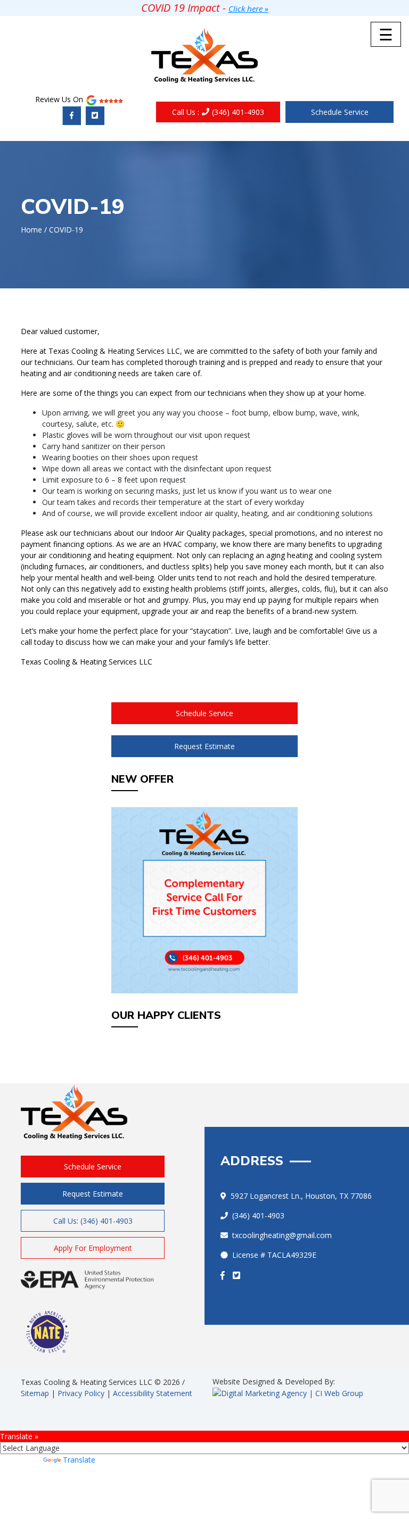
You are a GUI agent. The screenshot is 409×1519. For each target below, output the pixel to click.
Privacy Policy (81, 1393)
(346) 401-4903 (218, 112)
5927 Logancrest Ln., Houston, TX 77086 (301, 1196)
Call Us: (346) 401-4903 (93, 1221)
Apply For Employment (93, 1248)
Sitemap (35, 1393)
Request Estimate (204, 746)
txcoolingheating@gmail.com (282, 1235)
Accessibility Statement (152, 1393)
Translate (79, 1460)
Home (31, 230)
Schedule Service (340, 112)
